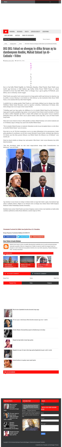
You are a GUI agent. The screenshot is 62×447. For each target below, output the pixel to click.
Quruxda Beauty (35, 32)
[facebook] (36, 2)
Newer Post (6, 278)
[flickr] (46, 2)
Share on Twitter (24, 236)
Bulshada (19, 32)
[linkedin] (53, 2)
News (23, 60)
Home (5, 1)
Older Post (56, 278)
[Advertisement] (38, 16)
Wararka (12, 32)
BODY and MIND (8, 35)
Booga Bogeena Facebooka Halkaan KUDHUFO (16, 233)
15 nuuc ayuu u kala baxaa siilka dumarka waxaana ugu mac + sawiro (11, 416)
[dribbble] (50, 2)
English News (18, 60)
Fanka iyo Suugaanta (28, 35)
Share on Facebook (11, 236)
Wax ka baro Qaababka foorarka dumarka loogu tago (11, 407)
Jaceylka (17, 35)
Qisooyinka (46, 32)
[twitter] (40, 2)
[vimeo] (43, 2)
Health (26, 32)
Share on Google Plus (38, 236)
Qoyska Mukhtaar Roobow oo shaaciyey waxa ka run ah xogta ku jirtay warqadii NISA (30, 407)
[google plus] (57, 2)
